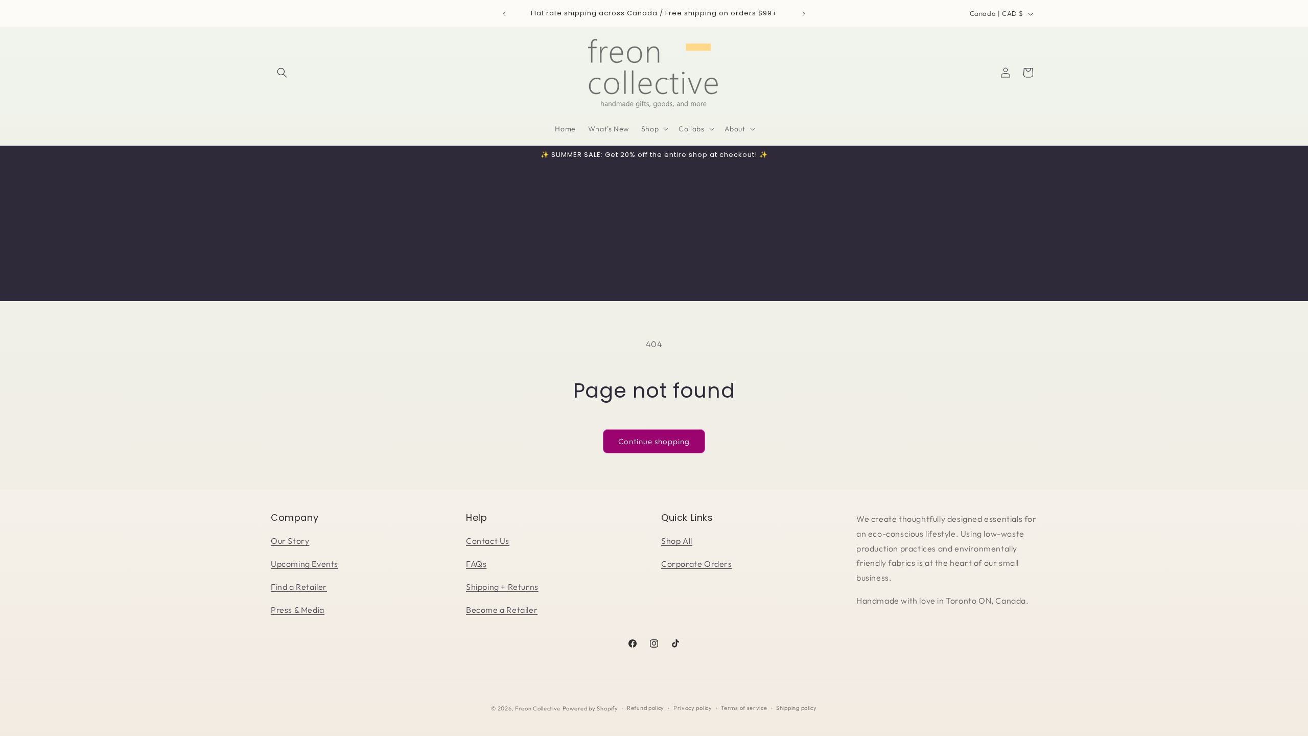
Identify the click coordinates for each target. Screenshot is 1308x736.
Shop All (676, 541)
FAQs (476, 564)
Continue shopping (654, 441)
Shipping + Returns (502, 587)
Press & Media (297, 610)
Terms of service (744, 707)
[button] (282, 72)
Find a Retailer (299, 587)
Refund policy (645, 707)
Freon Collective (537, 708)
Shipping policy (796, 707)
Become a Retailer (502, 610)
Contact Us (487, 541)
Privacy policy (692, 707)
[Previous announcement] (504, 14)
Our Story (290, 541)
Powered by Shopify (590, 708)
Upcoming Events (304, 564)
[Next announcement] (803, 14)
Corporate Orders (696, 564)
